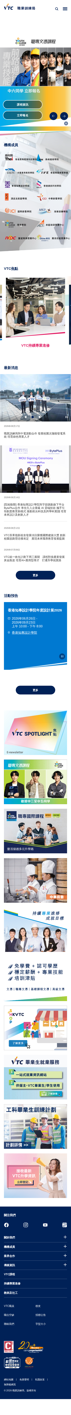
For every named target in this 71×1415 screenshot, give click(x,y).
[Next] (64, 116)
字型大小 (41, 1323)
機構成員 (9, 1246)
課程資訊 (22, 104)
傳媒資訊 (9, 1265)
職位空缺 (9, 1314)
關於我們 (9, 1237)
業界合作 (9, 1256)
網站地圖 (8, 1379)
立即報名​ (22, 115)
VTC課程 (9, 1274)
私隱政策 (40, 1379)
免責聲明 (24, 1379)
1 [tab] (26, 417)
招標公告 (41, 1314)
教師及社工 (11, 1292)
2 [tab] (32, 417)
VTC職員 (9, 1305)
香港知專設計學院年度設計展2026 (35, 610)
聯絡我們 (9, 1323)
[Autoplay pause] (66, 123)
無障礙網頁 (10, 1384)
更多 (35, 575)
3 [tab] (39, 417)
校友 (38, 1305)
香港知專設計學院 (24, 632)
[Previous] (53, 116)
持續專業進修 (12, 1283)
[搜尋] (56, 9)
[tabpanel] (35, 398)
